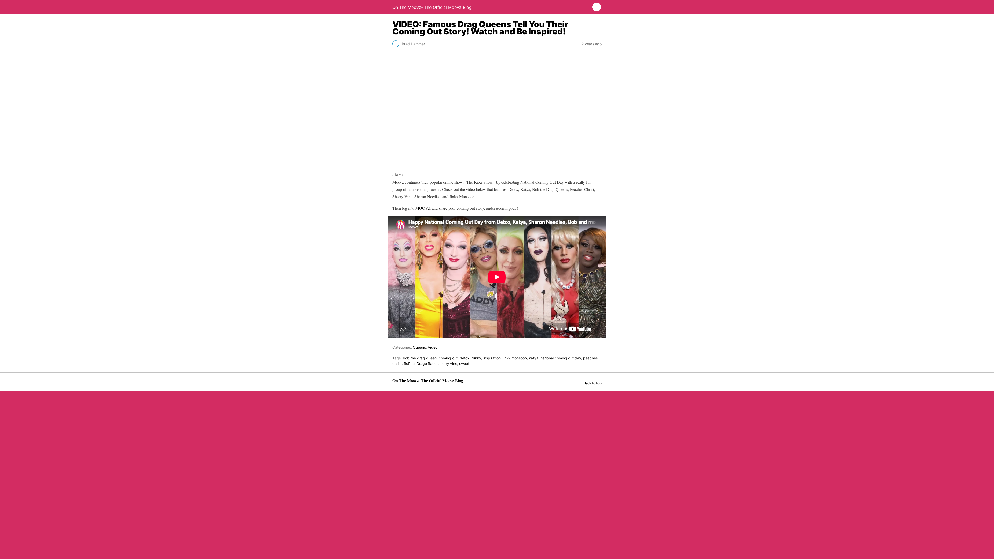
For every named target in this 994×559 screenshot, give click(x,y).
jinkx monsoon (515, 358)
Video (432, 347)
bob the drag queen (420, 358)
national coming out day (560, 358)
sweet (464, 363)
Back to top (593, 383)
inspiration (492, 358)
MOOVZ (422, 208)
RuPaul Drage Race (420, 363)
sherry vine (447, 363)
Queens (419, 347)
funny (476, 358)
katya (533, 358)
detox (465, 358)
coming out (448, 358)
